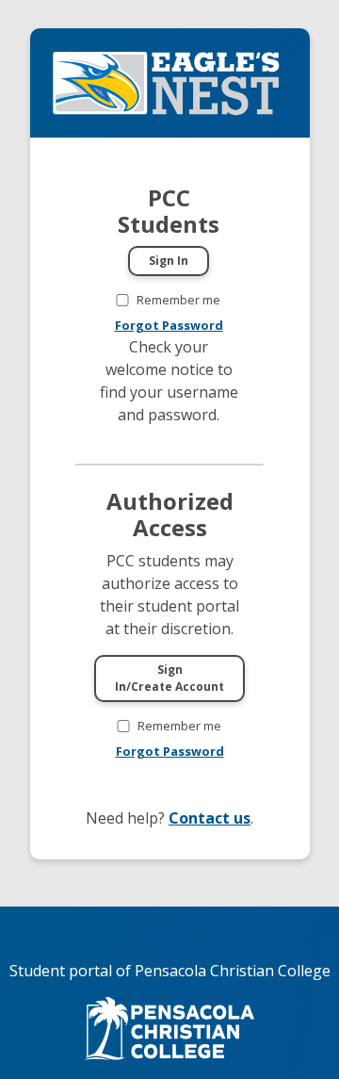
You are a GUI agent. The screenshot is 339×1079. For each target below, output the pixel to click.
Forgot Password (169, 325)
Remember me (178, 299)
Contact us (209, 818)
